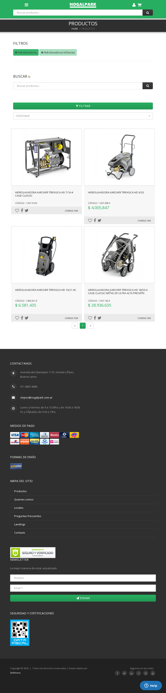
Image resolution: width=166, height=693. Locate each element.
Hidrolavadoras (27, 52)
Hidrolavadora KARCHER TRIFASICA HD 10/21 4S (45, 290)
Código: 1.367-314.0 (26, 203)
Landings (19, 524)
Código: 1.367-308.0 (99, 203)
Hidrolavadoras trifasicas (59, 52)
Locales (18, 508)
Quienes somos (24, 499)
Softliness (15, 672)
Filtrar (84, 106)
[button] (83, 115)
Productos (20, 491)
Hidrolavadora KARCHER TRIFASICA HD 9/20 (116, 192)
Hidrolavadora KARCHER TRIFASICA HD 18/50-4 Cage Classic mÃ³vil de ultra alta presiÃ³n (117, 291)
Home (74, 28)
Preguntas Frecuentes (27, 516)
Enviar (84, 598)
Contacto (19, 532)
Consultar (71, 210)
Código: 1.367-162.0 (99, 300)
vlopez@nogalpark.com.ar (36, 397)
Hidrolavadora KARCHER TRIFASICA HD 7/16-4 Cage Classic (44, 194)
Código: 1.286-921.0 (26, 300)
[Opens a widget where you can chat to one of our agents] (151, 686)
